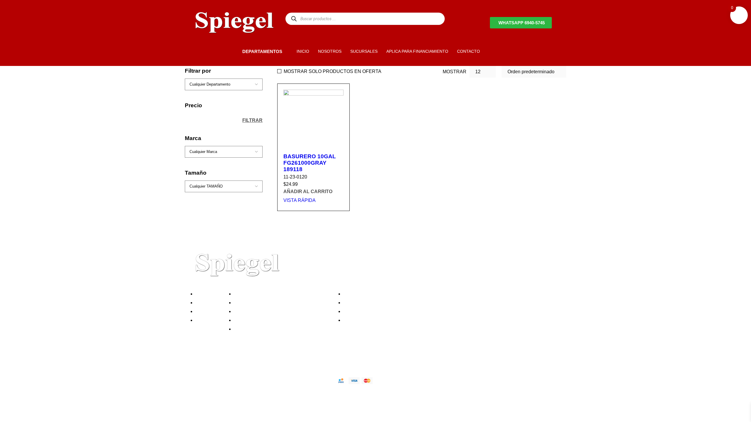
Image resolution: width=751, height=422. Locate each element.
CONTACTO (468, 51)
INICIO (303, 51)
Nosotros (206, 293)
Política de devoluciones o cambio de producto (284, 302)
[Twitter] (214, 360)
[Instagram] (229, 360)
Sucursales (209, 302)
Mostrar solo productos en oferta (332, 71)
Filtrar (252, 120)
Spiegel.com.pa (239, 379)
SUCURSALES (364, 51)
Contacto (206, 320)
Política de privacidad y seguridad (271, 293)
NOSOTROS (329, 51)
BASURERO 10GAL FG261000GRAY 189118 (309, 162)
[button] (232, 51)
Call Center (247, 328)
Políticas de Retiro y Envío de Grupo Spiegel (282, 311)
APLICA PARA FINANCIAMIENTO (417, 51)
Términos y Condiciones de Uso (269, 320)
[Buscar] (294, 18)
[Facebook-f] (198, 360)
